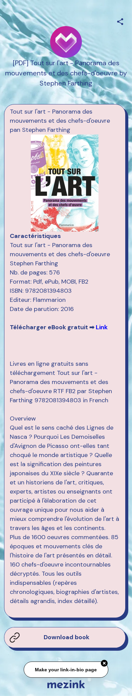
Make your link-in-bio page (66, 669)
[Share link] (120, 20)
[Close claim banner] (104, 663)
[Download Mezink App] (66, 684)
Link (102, 327)
